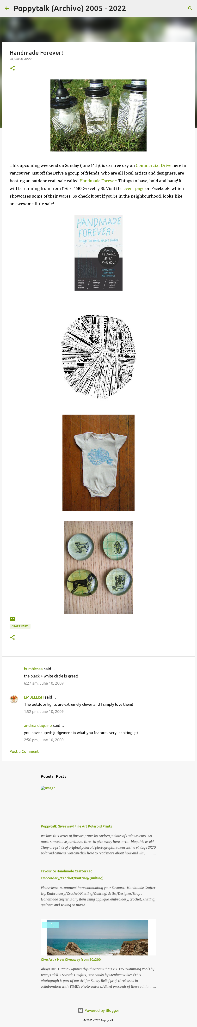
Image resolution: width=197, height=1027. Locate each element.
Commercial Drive (153, 165)
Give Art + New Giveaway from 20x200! (71, 959)
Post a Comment (24, 751)
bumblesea (33, 669)
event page (133, 188)
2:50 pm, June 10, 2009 (44, 740)
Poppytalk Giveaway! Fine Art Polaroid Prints (76, 826)
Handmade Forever (98, 180)
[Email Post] (12, 620)
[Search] (133, 8)
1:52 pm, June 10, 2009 (44, 711)
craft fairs (20, 626)
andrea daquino (38, 725)
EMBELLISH (34, 697)
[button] (12, 68)
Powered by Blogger (101, 1010)
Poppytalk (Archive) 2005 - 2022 (69, 8)
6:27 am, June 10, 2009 (44, 683)
